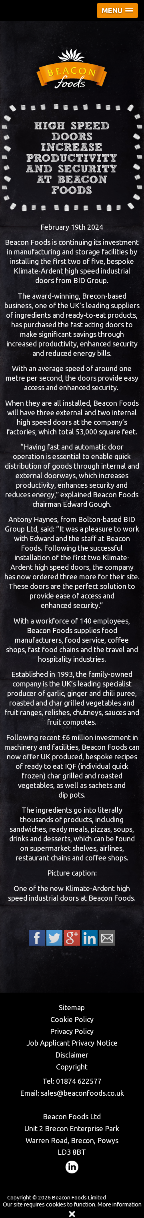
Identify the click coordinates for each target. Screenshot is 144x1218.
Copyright (72, 1067)
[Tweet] (54, 938)
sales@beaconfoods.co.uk (82, 1093)
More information (120, 1204)
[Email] (107, 938)
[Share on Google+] (72, 938)
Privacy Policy (72, 1031)
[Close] (72, 1214)
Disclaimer (71, 1055)
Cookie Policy (72, 1019)
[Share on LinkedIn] (90, 938)
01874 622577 (79, 1081)
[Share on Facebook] (37, 938)
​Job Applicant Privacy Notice (72, 1043)
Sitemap (72, 1007)
